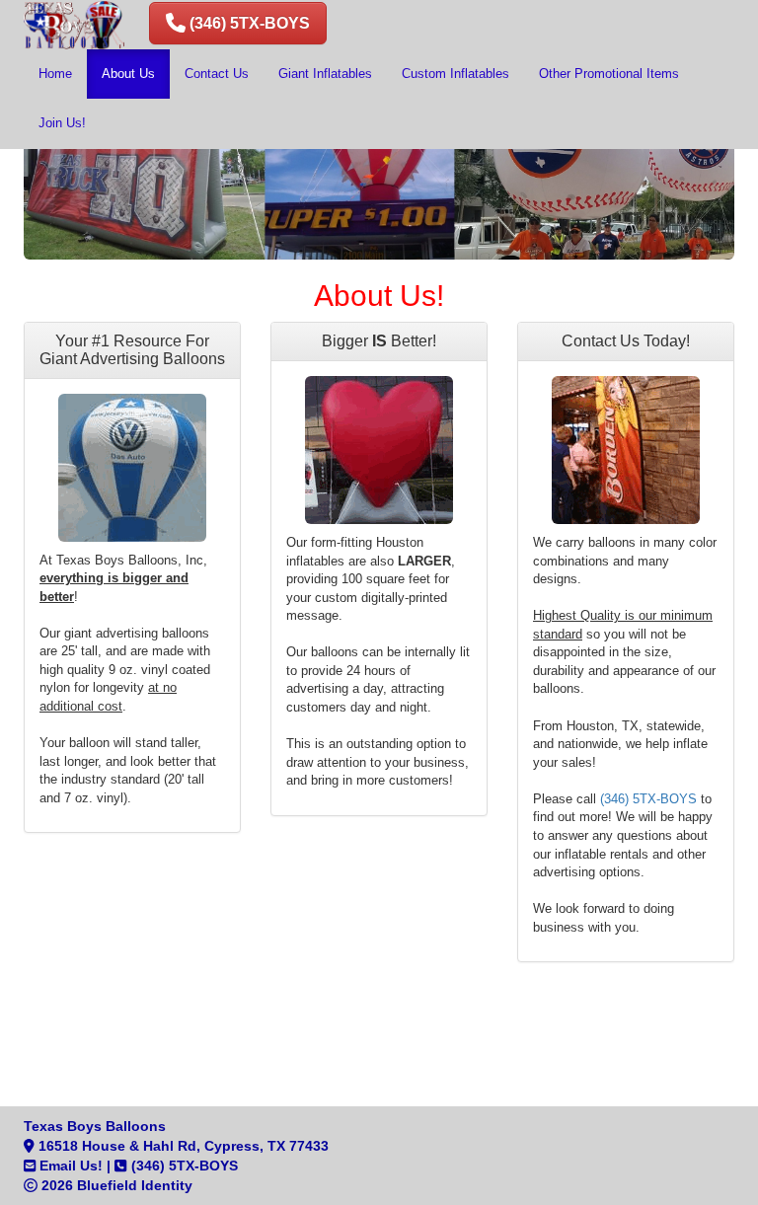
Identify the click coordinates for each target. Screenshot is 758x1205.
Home (55, 73)
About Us (128, 73)
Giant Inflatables (325, 73)
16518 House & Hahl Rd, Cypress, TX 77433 (182, 1146)
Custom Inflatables (455, 73)
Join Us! (62, 122)
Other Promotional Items (609, 73)
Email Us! (69, 1165)
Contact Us (217, 73)
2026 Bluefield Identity (115, 1185)
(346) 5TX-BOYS (648, 798)
